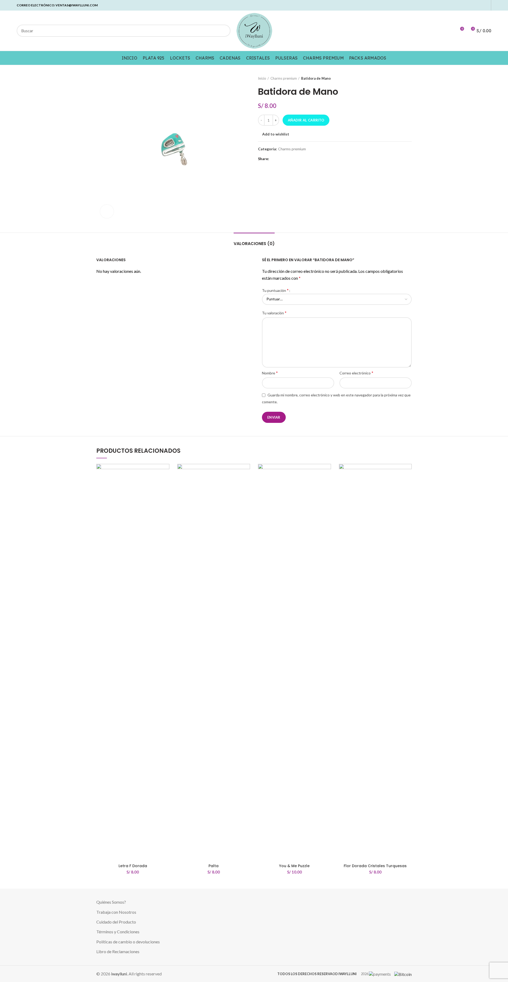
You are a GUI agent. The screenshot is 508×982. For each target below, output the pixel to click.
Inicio (262, 78)
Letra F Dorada (133, 865)
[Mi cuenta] (450, 30)
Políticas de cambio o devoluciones (128, 941)
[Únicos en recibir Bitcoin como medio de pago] (402, 973)
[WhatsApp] (479, 5)
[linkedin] (473, 5)
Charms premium (283, 78)
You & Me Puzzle (294, 865)
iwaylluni (119, 973)
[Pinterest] (467, 5)
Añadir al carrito (306, 120)
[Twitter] (461, 5)
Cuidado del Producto (116, 921)
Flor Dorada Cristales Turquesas (375, 865)
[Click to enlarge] (107, 211)
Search (223, 31)
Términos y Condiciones (117, 931)
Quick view (165, 496)
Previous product (398, 78)
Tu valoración (274, 312)
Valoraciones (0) (254, 244)
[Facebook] (455, 5)
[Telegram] (485, 5)
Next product (409, 78)
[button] (165, 484)
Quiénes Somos (110, 901)
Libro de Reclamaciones (117, 951)
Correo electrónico (356, 372)
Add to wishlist (275, 134)
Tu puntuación (275, 290)
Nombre (270, 372)
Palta (213, 865)
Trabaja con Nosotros (116, 912)
